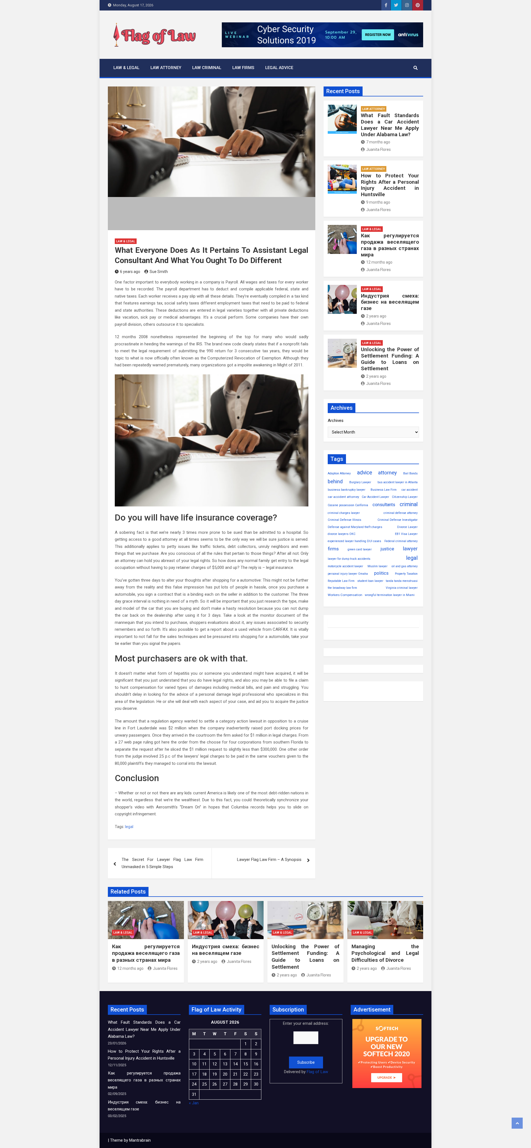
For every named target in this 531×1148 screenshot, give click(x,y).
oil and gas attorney (405, 566)
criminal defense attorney (401, 513)
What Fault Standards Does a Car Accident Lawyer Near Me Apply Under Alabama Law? (390, 124)
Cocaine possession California (348, 505)
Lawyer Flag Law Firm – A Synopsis (269, 859)
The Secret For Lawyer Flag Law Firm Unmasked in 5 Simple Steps (162, 863)
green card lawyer (360, 549)
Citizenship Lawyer (405, 497)
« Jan (194, 1102)
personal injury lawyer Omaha (348, 574)
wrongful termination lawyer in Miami (390, 595)
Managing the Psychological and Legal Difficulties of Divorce (385, 953)
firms (333, 548)
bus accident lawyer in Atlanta (398, 482)
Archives (335, 420)
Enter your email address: (306, 1047)
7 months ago (378, 142)
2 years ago (376, 316)
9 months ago (378, 202)
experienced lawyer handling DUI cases (354, 541)
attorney (387, 473)
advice (364, 472)
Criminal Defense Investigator (398, 520)
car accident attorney (343, 497)
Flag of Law (317, 1071)
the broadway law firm (342, 588)
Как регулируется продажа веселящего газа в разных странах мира (390, 245)
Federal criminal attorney (401, 541)
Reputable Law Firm (341, 581)
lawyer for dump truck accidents (349, 559)
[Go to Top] (517, 1123)
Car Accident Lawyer (375, 497)
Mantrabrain (140, 1140)
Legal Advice (279, 67)
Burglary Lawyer (360, 482)
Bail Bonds (410, 473)
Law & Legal (126, 67)
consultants (384, 504)
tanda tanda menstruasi (402, 581)
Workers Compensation (345, 595)
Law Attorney (165, 67)
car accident (410, 490)
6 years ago (130, 271)
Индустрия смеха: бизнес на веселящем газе (390, 302)
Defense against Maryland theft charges (355, 527)
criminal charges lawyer (344, 513)
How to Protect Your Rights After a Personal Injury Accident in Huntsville (390, 185)
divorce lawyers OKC (341, 534)
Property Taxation (406, 574)
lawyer (410, 548)
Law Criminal (206, 67)
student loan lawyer (370, 581)
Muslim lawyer (377, 566)
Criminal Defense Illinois (344, 520)
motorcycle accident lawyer (345, 566)
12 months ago (379, 262)
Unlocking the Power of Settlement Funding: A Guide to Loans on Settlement (390, 358)
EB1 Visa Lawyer (406, 534)
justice (387, 548)
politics (381, 573)
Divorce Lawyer (407, 527)
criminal (409, 504)
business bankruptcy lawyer (346, 490)
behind (335, 482)
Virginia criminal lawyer (402, 588)
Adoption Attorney (339, 473)
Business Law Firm (384, 490)
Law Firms (243, 67)
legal (129, 826)
